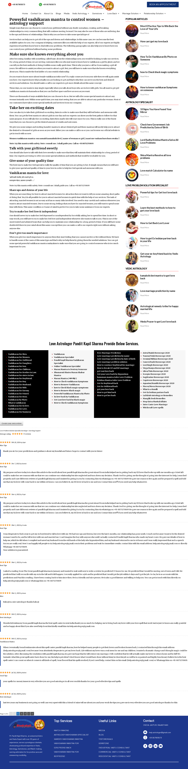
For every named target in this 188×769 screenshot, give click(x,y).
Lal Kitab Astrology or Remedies (158, 395)
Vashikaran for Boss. (17, 397)
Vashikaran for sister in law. (21, 375)
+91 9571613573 (18, 4)
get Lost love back (105, 371)
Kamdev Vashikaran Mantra (68, 739)
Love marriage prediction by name (157, 291)
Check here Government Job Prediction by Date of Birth (155, 126)
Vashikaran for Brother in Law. (22, 372)
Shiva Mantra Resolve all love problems (155, 156)
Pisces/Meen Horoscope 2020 (157, 386)
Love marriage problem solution (112, 362)
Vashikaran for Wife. (17, 387)
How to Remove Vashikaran (67, 384)
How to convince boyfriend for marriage (115, 365)
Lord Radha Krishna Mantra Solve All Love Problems (159, 141)
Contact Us (36, 14)
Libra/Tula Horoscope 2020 (155, 371)
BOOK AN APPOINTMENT (162, 4)
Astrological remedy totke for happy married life (159, 307)
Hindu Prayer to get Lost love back (158, 321)
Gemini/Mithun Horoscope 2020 (158, 359)
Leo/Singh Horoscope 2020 (155, 365)
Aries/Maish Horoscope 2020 (156, 353)
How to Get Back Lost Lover (154, 223)
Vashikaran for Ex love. (18, 406)
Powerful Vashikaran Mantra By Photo (72, 393)
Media (66, 14)
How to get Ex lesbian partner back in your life (158, 240)
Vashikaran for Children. (19, 369)
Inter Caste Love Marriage (155, 404)
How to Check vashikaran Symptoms (71, 381)
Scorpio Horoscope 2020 (154, 374)
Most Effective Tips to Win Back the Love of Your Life (159, 27)
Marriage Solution (130, 14)
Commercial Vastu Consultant (115, 752)
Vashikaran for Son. (17, 366)
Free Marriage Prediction (109, 353)
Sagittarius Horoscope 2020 (156, 377)
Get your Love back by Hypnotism (112, 374)
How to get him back (106, 392)
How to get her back (106, 395)
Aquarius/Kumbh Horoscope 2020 (158, 383)
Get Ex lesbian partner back (156, 392)
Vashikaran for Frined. (18, 393)
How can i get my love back (154, 41)
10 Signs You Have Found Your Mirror (156, 110)
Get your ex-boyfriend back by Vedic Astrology (159, 255)
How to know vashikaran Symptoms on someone (158, 89)
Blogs (58, 14)
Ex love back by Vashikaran (66, 397)
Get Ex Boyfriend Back (107, 383)
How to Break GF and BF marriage (113, 368)
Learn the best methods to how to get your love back (157, 209)
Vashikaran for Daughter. (20, 363)
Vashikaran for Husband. (19, 384)
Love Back (112, 14)
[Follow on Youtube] (161, 746)
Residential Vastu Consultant (115, 756)
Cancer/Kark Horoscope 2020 (157, 362)
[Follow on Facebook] (145, 746)
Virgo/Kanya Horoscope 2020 (156, 368)
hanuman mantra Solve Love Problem (114, 377)
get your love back (105, 389)
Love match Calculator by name (156, 170)
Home (25, 14)
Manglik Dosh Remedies (154, 398)
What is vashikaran (17, 403)
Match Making (61, 730)
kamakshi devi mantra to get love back (157, 277)
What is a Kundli (150, 389)
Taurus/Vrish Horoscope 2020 (157, 356)
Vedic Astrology (79, 14)
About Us (48, 14)
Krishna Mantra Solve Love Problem (114, 380)
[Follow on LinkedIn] (155, 746)
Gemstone (97, 14)
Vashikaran (59, 354)
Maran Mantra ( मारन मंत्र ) (65, 378)
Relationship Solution (153, 14)
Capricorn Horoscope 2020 (155, 380)
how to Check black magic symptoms (159, 72)
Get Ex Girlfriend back (107, 386)
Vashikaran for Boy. (17, 381)
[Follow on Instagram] (150, 746)
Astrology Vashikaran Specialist (71, 735)
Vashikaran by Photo (17, 400)
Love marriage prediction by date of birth (116, 359)
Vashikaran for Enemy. (18, 390)
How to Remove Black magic (67, 390)
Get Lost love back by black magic (69, 400)
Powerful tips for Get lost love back (158, 192)
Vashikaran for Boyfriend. (20, 378)
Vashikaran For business (19, 412)
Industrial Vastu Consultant (114, 748)
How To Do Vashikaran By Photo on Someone (158, 58)
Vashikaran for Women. (19, 357)
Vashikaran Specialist (64, 357)
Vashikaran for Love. (17, 409)
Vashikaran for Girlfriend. (20, 360)
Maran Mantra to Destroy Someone (70, 369)
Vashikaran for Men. (17, 354)
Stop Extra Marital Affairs (155, 401)
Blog (101, 735)
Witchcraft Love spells (153, 407)
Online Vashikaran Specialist (67, 366)
